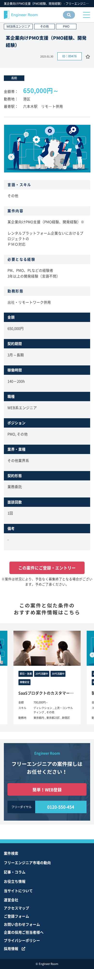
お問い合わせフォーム (22, 924)
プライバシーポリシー (22, 940)
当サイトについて (18, 890)
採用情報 (11, 948)
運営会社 (11, 899)
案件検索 (11, 853)
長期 (14, 78)
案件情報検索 (67, 18)
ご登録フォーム (16, 916)
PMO (66, 26)
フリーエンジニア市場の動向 (27, 862)
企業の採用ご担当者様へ (24, 932)
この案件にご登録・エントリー (47, 568)
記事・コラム (15, 872)
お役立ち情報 (15, 881)
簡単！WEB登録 (47, 790)
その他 (44, 26)
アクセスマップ (16, 908)
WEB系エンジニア (18, 26)
